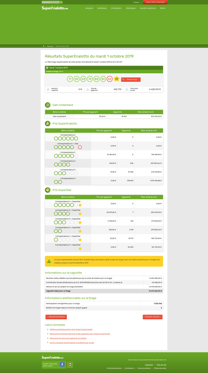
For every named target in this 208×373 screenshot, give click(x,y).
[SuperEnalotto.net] (56, 8)
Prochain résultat (152, 317)
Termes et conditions (144, 368)
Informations (116, 8)
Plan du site (161, 365)
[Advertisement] (104, 28)
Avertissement (129, 368)
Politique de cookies (160, 368)
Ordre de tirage (132, 79)
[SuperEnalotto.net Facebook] (62, 366)
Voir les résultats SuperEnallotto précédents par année (72, 343)
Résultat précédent (57, 317)
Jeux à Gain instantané (155, 2)
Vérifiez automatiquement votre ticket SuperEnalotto (71, 329)
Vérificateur (102, 8)
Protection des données (114, 368)
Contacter (149, 365)
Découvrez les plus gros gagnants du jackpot (68, 338)
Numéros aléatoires (148, 8)
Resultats (89, 8)
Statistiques (131, 8)
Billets (162, 8)
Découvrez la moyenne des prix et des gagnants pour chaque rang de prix (80, 334)
